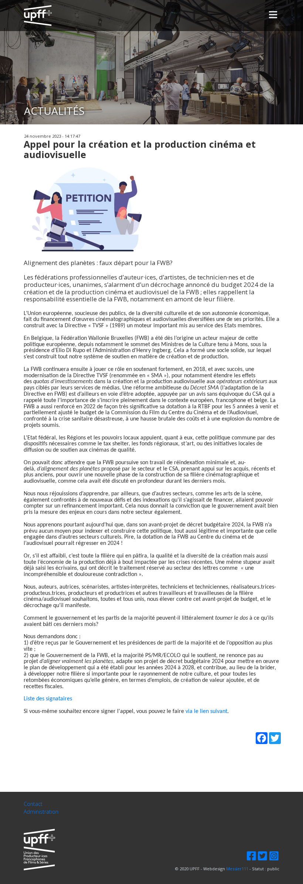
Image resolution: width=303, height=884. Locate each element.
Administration (41, 812)
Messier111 (237, 868)
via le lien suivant (206, 711)
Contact (33, 804)
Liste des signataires (48, 699)
